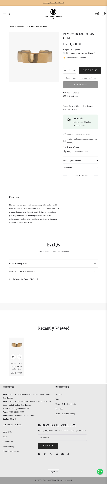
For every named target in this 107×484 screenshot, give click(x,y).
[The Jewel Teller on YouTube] (63, 454)
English (52, 472)
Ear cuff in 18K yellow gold (16, 368)
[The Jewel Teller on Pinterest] (51, 454)
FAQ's (5, 437)
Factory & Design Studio (65, 404)
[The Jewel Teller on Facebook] (39, 454)
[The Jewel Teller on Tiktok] (69, 454)
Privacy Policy (8, 446)
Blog (57, 399)
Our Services (8, 442)
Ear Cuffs (20, 27)
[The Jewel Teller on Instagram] (57, 454)
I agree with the (81, 78)
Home (12, 27)
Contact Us (7, 432)
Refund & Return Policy (65, 414)
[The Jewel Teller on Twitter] (45, 454)
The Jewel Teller (16, 363)
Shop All (59, 409)
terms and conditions (87, 78)
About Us (59, 394)
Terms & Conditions (11, 451)
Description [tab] (14, 197)
